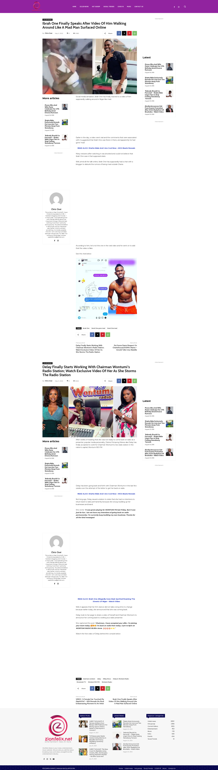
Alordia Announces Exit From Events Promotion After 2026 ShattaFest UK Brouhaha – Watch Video (154, 109)
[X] (124, 33)
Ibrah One (86, 328)
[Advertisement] (58, 168)
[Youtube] (53, 759)
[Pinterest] (129, 33)
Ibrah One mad (112, 328)
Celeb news (47, 20)
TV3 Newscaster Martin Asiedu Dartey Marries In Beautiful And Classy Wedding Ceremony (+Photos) (97, 739)
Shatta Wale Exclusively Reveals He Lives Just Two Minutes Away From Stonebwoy (52, 124)
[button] (185, 6)
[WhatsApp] (134, 33)
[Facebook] (174, 7)
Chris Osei (48, 33)
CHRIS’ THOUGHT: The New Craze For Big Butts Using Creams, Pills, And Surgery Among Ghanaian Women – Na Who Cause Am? (98, 752)
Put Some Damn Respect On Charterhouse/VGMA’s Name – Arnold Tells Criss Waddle (125, 347)
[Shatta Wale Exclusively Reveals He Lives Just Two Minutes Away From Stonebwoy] (65, 122)
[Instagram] (178, 7)
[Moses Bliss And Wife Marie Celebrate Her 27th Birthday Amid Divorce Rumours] (65, 107)
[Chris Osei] (56, 199)
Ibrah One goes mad (98, 328)
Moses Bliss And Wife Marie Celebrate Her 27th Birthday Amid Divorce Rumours (52, 109)
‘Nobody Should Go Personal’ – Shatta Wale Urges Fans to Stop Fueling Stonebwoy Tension (52, 139)
